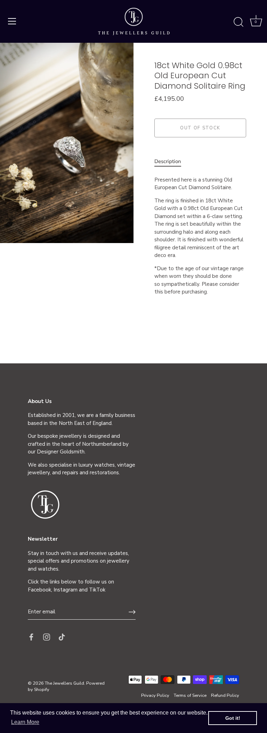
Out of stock (200, 128)
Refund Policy (225, 695)
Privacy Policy (155, 695)
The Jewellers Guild (64, 683)
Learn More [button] (25, 722)
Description (167, 161)
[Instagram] (46, 636)
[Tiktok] (61, 636)
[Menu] (12, 21)
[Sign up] (132, 612)
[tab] (171, 162)
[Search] (238, 22)
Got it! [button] (232, 718)
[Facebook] (31, 636)
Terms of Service (190, 695)
